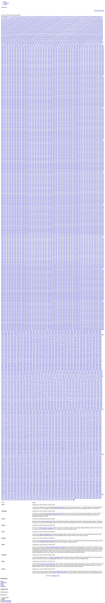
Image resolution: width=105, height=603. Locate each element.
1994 (90, 72)
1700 (54, 63)
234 (4, 21)
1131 (35, 45)
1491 (30, 56)
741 (100, 33)
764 (44, 34)
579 (82, 29)
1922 (7, 70)
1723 (10, 64)
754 (24, 34)
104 (50, 18)
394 (18, 25)
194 (26, 20)
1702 (59, 63)
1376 (43, 52)
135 (10, 19)
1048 (28, 42)
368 (68, 24)
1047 (25, 42)
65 (93, 16)
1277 (97, 48)
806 (26, 36)
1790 (79, 65)
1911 (82, 69)
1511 (82, 56)
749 (14, 34)
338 (8, 24)
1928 (23, 70)
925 (60, 38)
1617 (46, 60)
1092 (38, 43)
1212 (33, 47)
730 (78, 33)
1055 (46, 42)
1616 (43, 60)
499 (24, 28)
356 (44, 24)
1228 (74, 47)
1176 (45, 46)
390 (10, 25)
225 (88, 20)
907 (24, 38)
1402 (7, 54)
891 (94, 37)
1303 (61, 50)
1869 (77, 68)
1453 (36, 55)
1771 (30, 65)
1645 (15, 61)
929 (68, 38)
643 (6, 32)
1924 (12, 70)
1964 (12, 72)
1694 (38, 63)
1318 (100, 50)
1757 (97, 64)
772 (60, 34)
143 (26, 19)
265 (66, 21)
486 (100, 27)
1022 (63, 41)
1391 (82, 52)
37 (53, 16)
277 (90, 21)
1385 (66, 52)
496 (18, 28)
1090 (33, 43)
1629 (77, 60)
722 (62, 33)
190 (18, 20)
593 (8, 30)
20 (29, 16)
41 (59, 16)
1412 (33, 54)
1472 (84, 55)
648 (16, 32)
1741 (56, 64)
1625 (66, 60)
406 (42, 25)
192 (22, 20)
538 (102, 28)
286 (6, 23)
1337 (46, 51)
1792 (84, 65)
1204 (12, 47)
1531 (30, 57)
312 (58, 23)
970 (48, 39)
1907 (72, 69)
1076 (100, 42)
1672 (84, 61)
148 (36, 19)
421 (72, 25)
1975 (41, 72)
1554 (90, 57)
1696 (43, 63)
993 (94, 39)
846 (4, 37)
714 (46, 33)
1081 (10, 43)
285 (4, 23)
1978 (48, 72)
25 (36, 16)
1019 (55, 41)
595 (12, 30)
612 (46, 30)
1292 (33, 50)
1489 (25, 56)
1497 (46, 56)
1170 (30, 46)
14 (20, 16)
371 (74, 24)
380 (92, 24)
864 (40, 37)
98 (38, 18)
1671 (82, 61)
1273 (87, 48)
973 (54, 39)
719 (56, 33)
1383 (61, 52)
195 (28, 20)
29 (42, 16)
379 (90, 24)
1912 (84, 69)
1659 (51, 61)
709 (36, 33)
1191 (82, 46)
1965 (15, 72)
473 (74, 27)
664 (48, 32)
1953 (87, 70)
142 (24, 19)
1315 (92, 50)
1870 (79, 68)
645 (10, 32)
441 (10, 27)
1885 (15, 69)
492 (10, 28)
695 (8, 33)
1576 (43, 59)
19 (27, 16)
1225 (66, 47)
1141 (59, 45)
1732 (33, 64)
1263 (61, 48)
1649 (25, 61)
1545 (66, 57)
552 (28, 29)
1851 (30, 68)
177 (94, 19)
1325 (15, 51)
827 (68, 36)
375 (82, 24)
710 (38, 33)
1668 (74, 61)
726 (70, 33)
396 (22, 25)
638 (98, 30)
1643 (10, 61)
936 (82, 38)
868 (48, 37)
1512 (84, 56)
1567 (20, 59)
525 (76, 28)
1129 (29, 45)
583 (90, 29)
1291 (30, 50)
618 (58, 30)
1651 (30, 61)
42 (60, 16)
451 (30, 27)
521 (68, 28)
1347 (72, 51)
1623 (61, 60)
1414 (38, 54)
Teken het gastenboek (99, 10)
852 (16, 37)
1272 (84, 48)
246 (28, 21)
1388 (74, 52)
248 (32, 21)
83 (17, 18)
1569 (25, 59)
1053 (41, 42)
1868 (74, 68)
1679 (102, 61)
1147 (75, 45)
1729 (25, 64)
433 (96, 25)
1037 (101, 41)
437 (2, 27)
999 (4, 41)
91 (28, 18)
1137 (49, 45)
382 (96, 24)
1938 (48, 70)
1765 (15, 65)
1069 (82, 42)
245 (26, 21)
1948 (74, 70)
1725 (15, 64)
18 (26, 16)
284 (2, 23)
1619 (51, 60)
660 (40, 32)
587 (98, 29)
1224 (64, 47)
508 (42, 28)
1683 (10, 63)
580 (84, 29)
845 (2, 37)
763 (42, 34)
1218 (48, 47)
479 (86, 27)
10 (15, 16)
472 (72, 27)
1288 (23, 50)
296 (26, 23)
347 (26, 24)
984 (76, 39)
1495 (41, 56)
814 (42, 36)
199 (36, 20)
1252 (33, 48)
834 (82, 36)
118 (77, 18)
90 (27, 18)
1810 (28, 66)
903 (16, 38)
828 (70, 36)
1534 (38, 57)
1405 (15, 54)
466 (60, 27)
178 (96, 19)
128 (97, 18)
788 (92, 34)
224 (86, 20)
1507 (72, 56)
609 (40, 30)
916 (42, 38)
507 (40, 28)
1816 (43, 66)
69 (99, 16)
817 (48, 36)
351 (34, 24)
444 (16, 27)
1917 (97, 69)
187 (12, 20)
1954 (90, 70)
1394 (90, 52)
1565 (15, 59)
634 (90, 30)
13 (19, 16)
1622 (59, 60)
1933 (36, 70)
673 (66, 32)
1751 (82, 64)
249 (34, 21)
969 (46, 39)
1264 (64, 48)
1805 (15, 66)
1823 (61, 66)
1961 (5, 72)
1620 (53, 60)
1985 (66, 72)
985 (78, 39)
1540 (54, 57)
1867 (72, 68)
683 (86, 32)
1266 (69, 48)
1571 (30, 59)
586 (96, 29)
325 (84, 23)
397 (24, 25)
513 (52, 28)
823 (60, 36)
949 (6, 39)
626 (74, 30)
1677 (97, 61)
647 (14, 32)
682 (84, 32)
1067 (77, 42)
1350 (79, 51)
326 (86, 23)
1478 (100, 55)
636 (94, 30)
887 (86, 37)
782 (80, 34)
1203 (10, 47)
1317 (97, 50)
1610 (28, 60)
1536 (43, 57)
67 (96, 16)
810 (34, 36)
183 (4, 20)
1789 (77, 65)
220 (78, 20)
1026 (73, 41)
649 (18, 32)
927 (64, 38)
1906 (69, 69)
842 (98, 36)
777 (70, 34)
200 (38, 20)
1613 (35, 60)
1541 (56, 57)
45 (65, 16)
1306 (69, 50)
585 (94, 29)
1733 (36, 64)
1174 (40, 46)
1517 (97, 56)
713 (44, 33)
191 (20, 20)
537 (100, 28)
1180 (55, 46)
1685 (15, 63)
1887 (20, 69)
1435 (92, 54)
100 (42, 18)
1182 (60, 46)
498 (22, 28)
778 (72, 34)
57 (82, 16)
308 (50, 23)
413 (56, 25)
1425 (66, 54)
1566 (18, 59)
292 (18, 23)
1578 (48, 59)
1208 (23, 47)
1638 (100, 60)
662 (44, 32)
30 (43, 16)
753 (22, 34)
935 (80, 38)
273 (82, 21)
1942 (59, 70)
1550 (79, 57)
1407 (20, 54)
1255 (41, 48)
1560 (2, 59)
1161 (7, 46)
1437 (97, 54)
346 (24, 24)
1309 (77, 50)
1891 (30, 69)
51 (73, 16)
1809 (25, 66)
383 (98, 24)
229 (96, 20)
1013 (39, 41)
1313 (87, 50)
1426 (69, 54)
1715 (92, 63)
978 (64, 39)
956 (20, 39)
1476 (95, 55)
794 (2, 36)
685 (90, 32)
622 (66, 30)
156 (52, 19)
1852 (33, 68)
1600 (2, 60)
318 (70, 23)
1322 (7, 51)
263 (62, 21)
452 (32, 27)
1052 (38, 42)
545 (14, 29)
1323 (10, 51)
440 (8, 27)
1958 (100, 70)
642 (4, 32)
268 (72, 21)
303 (40, 23)
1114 (93, 43)
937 (84, 38)
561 (46, 29)
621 (64, 30)
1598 (100, 59)
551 (26, 29)
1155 (95, 45)
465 (58, 27)
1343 (61, 51)
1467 (72, 55)
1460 (54, 55)
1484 (12, 56)
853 (18, 37)
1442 (7, 55)
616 (54, 30)
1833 (87, 66)
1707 (72, 63)
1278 (100, 48)
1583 (61, 59)
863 (38, 37)
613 (48, 30)
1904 (64, 69)
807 (28, 36)
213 (64, 20)
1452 (33, 55)
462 (52, 27)
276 (88, 21)
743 (2, 34)
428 (86, 25)
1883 (10, 69)
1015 (45, 41)
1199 (102, 46)
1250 (28, 48)
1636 (95, 60)
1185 (67, 46)
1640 (2, 61)
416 (62, 25)
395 (20, 25)
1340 (54, 51)
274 (84, 21)
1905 (66, 69)
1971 (30, 72)
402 (34, 25)
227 (92, 20)
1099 (56, 43)
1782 (59, 65)
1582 (59, 59)
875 (62, 37)
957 (22, 39)
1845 (15, 68)
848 (8, 37)
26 (37, 16)
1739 (51, 64)
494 (14, 28)
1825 (66, 66)
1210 (28, 47)
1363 (10, 52)
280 (96, 21)
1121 (9, 45)
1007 (24, 41)
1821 (56, 66)
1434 (89, 54)
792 (100, 34)
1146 (72, 45)
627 (76, 30)
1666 (69, 61)
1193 (87, 46)
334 (102, 23)
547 (18, 29)
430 (90, 25)
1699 (51, 63)
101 (44, 18)
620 (62, 30)
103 (48, 18)
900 (10, 38)
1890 (28, 69)
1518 (100, 56)
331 (96, 23)
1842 (7, 68)
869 (50, 37)
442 (12, 27)
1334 (38, 51)
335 (2, 24)
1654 (38, 61)
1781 (56, 65)
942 (94, 38)
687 (94, 32)
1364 (12, 52)
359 (50, 24)
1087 (25, 43)
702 (22, 33)
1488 (23, 56)
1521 (5, 57)
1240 (2, 48)
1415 (41, 54)
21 (30, 16)
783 (82, 34)
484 (96, 27)
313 (60, 23)
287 (8, 23)
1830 (79, 66)
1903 (61, 69)
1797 (97, 65)
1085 (20, 43)
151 (42, 19)
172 (84, 19)
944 (98, 38)
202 (42, 20)
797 (8, 36)
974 (56, 39)
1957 (97, 70)
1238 (100, 47)
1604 (12, 60)
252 (40, 21)
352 (36, 24)
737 (92, 33)
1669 (77, 61)
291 (16, 23)
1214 (38, 47)
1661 (56, 61)
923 (56, 38)
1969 (25, 72)
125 (91, 18)
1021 (60, 41)
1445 (15, 55)
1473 (87, 55)
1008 (27, 41)
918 (46, 38)
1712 (84, 63)
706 (30, 33)
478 (84, 27)
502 (30, 28)
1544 (64, 57)
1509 (77, 56)
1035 (96, 41)
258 (52, 21)
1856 (43, 68)
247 (30, 21)
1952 (84, 70)
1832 (84, 66)
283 (102, 21)
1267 (72, 48)
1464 (64, 55)
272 (80, 21)
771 (58, 34)
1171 (32, 46)
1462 (59, 55)
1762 (7, 65)
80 (13, 18)
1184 (65, 46)
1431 (82, 54)
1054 (43, 42)
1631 (82, 60)
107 (56, 18)
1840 (2, 68)
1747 (72, 64)
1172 (35, 46)
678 (76, 32)
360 (52, 24)
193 (24, 20)
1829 (77, 66)
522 (70, 28)
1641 (5, 61)
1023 (65, 41)
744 (4, 34)
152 (44, 19)
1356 (95, 51)
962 (32, 39)
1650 (28, 61)
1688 (23, 63)
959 (26, 39)
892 (96, 37)
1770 (28, 65)
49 (70, 16)
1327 (20, 51)
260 (56, 21)
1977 (46, 72)
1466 (69, 55)
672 (64, 32)
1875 (92, 68)
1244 (12, 48)
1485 (15, 56)
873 (58, 37)
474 (76, 27)
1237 (97, 47)
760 (36, 34)
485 (98, 27)
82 (16, 18)
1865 (66, 68)
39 (56, 16)
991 (90, 39)
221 (80, 20)
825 (64, 36)
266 (68, 21)
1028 (78, 41)
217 (72, 20)
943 (96, 38)
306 (46, 23)
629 (80, 30)
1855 (41, 68)
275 (86, 21)
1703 (61, 63)
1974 (38, 72)
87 (23, 18)
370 (72, 24)
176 (92, 19)
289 (12, 23)
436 (102, 25)
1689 (25, 63)
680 (80, 32)
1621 (56, 60)
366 (64, 24)
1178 (50, 46)
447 (22, 27)
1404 (12, 54)
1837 (97, 66)
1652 (33, 61)
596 (14, 30)
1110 (84, 43)
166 (72, 19)
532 (90, 28)
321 (76, 23)
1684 (12, 63)
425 (80, 25)
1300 (54, 50)
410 (50, 25)
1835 (92, 66)
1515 (92, 56)
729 (76, 33)
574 (72, 29)
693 (4, 33)
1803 (10, 66)
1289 (25, 50)
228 (94, 20)
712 (42, 33)
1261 (56, 48)
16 (23, 16)
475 (78, 27)
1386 (69, 52)
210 (58, 20)
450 (28, 27)
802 (18, 36)
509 (44, 28)
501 (28, 28)
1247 (20, 48)
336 (4, 24)
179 (98, 19)
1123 (15, 45)
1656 (43, 61)
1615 (41, 60)
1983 (61, 72)
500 (26, 28)
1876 (95, 68)
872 (56, 37)
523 (72, 28)
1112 (89, 43)
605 (32, 30)
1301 (56, 50)
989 (86, 39)
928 (66, 38)
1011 (34, 41)
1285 (15, 50)
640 (102, 30)
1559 (102, 57)
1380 (54, 52)
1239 (102, 47)
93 (31, 18)
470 (68, 27)
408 (46, 25)
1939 (51, 70)
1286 (18, 50)
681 (82, 32)
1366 (18, 52)
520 (66, 28)
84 (18, 18)
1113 (91, 43)
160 (60, 19)
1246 (18, 48)
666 (52, 32)
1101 (61, 43)
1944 (64, 70)
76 (7, 18)
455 (38, 27)
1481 (5, 56)
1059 (56, 42)
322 (78, 23)
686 (92, 32)
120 (81, 18)
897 (4, 38)
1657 (46, 61)
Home (4, 1)
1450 (28, 55)
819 (52, 36)
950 (8, 39)
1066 (74, 42)
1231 (82, 47)
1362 (7, 52)
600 (22, 30)
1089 (30, 43)
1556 (95, 57)
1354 (90, 51)
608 (38, 30)
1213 (35, 47)
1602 (7, 60)
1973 (36, 72)
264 (64, 21)
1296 (43, 50)
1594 (90, 59)
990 (88, 39)
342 (16, 24)
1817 (46, 66)
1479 (102, 55)
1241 (5, 48)
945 (100, 38)
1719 (102, 63)
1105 (71, 43)
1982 (59, 72)
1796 (95, 65)
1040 (7, 42)
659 (38, 32)
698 (14, 33)
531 (88, 28)
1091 (36, 43)
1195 (92, 46)
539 (2, 29)
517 (60, 28)
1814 (38, 66)
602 (26, 30)
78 (10, 18)
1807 (20, 66)
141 (22, 19)
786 (88, 34)
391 (12, 25)
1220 (53, 47)
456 (40, 27)
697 (12, 33)
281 (98, 21)
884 (80, 37)
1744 (64, 64)
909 (28, 38)
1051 (36, 42)
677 (74, 32)
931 (72, 38)
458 (44, 27)
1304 (64, 50)
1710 (79, 63)
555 (34, 29)
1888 (23, 69)
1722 (7, 64)
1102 (64, 43)
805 (24, 36)
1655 (41, 61)
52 (75, 16)
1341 (56, 51)
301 (36, 23)
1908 (74, 69)
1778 (48, 65)
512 (50, 28)
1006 (22, 41)
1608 (23, 60)
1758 (100, 64)
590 (2, 30)
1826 (69, 66)
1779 (51, 65)
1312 (84, 50)
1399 (102, 52)
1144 (67, 45)
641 (2, 32)
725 (68, 33)
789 (94, 34)
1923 (10, 70)
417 (64, 25)
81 (14, 18)
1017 (50, 41)
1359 (102, 51)
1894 (38, 69)
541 (6, 29)
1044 (18, 42)
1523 (10, 57)
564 (52, 29)
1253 (36, 48)
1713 (87, 63)
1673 (87, 61)
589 (102, 29)
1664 (64, 61)
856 (24, 37)
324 (82, 23)
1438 (100, 54)
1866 (69, 68)
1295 (41, 50)
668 (56, 32)
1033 (91, 41)
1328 (23, 51)
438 (4, 27)
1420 (53, 54)
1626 (69, 60)
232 (102, 20)
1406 (18, 54)
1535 (41, 57)
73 (3, 18)
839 (92, 36)
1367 (20, 52)
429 (88, 25)
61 (87, 16)
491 (8, 28)
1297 (46, 50)
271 (78, 21)
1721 (5, 64)
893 (98, 37)
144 (28, 19)
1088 (28, 43)
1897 (46, 69)
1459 (51, 55)
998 (2, 41)
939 (88, 38)
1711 (82, 63)
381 (94, 24)
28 (40, 16)
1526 (18, 57)
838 (90, 36)
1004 (16, 41)
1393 (87, 52)
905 (20, 38)
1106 (74, 43)
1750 (79, 64)
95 (34, 18)
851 (14, 37)
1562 (7, 59)
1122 (12, 45)
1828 (74, 66)
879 (70, 37)
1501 (56, 56)
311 (56, 23)
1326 (18, 51)
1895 (41, 69)
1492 (33, 56)
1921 (5, 70)
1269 (77, 48)
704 (26, 33)
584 (92, 29)
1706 (69, 63)
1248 (23, 48)
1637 (97, 60)
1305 (66, 50)
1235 (92, 47)
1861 (56, 68)
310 (54, 23)
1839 (102, 66)
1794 (90, 65)
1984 (64, 72)
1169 (27, 46)
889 (90, 37)
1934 (38, 70)
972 (52, 39)
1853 (36, 68)
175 (90, 19)
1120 (7, 45)
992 (92, 39)
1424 (64, 54)
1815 (41, 66)
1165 (17, 46)
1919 (102, 69)
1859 (51, 68)
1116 (98, 43)
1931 (30, 70)
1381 (56, 52)
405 (40, 25)
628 (78, 30)
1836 (95, 66)
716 (50, 33)
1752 (84, 64)
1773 (36, 65)
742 (102, 33)
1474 (90, 55)
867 (46, 37)
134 (8, 19)
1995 (92, 72)
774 (64, 34)
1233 (87, 47)
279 (94, 21)
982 (72, 39)
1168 (25, 46)
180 (100, 19)
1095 (46, 43)
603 (28, 30)
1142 (62, 45)
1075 (97, 42)
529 (84, 28)
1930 (28, 70)
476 (80, 27)
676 (72, 32)
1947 (72, 70)
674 (68, 32)
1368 (23, 52)
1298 (48, 50)
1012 (37, 41)
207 (52, 20)
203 (44, 20)
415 (60, 25)
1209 (25, 47)
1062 (64, 42)
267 (70, 21)
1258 (48, 48)
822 (58, 36)
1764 (12, 65)
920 (50, 38)
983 (74, 39)
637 (96, 30)
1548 (74, 57)
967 (42, 39)
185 (8, 20)
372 (76, 24)
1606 (18, 60)
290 (14, 23)
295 (24, 23)
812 (38, 36)
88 (24, 18)
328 (90, 23)
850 (12, 37)
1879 (102, 68)
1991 (82, 72)
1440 (2, 55)
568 (60, 29)
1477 (97, 55)
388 (6, 25)
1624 (64, 60)
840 (94, 36)
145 (30, 19)
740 (98, 33)
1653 (36, 61)
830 (74, 36)
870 (52, 37)
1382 (59, 52)
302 (38, 23)
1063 (66, 42)
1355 (92, 51)
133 (6, 19)
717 (52, 33)
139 (18, 19)
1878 (100, 68)
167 (74, 19)
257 (50, 21)
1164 (15, 46)
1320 (2, 51)
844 (102, 36)
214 (66, 20)
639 (100, 30)
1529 (25, 57)
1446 (18, 55)
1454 (38, 55)
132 (4, 19)
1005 (19, 41)
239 (14, 21)
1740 (54, 64)
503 (32, 28)
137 (14, 19)
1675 (92, 61)
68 (97, 16)
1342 (59, 51)
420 (70, 25)
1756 (95, 64)
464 (56, 27)
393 (16, 25)
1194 (90, 46)
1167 (22, 46)
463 (54, 27)
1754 (90, 64)
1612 (33, 60)
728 (74, 33)
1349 (77, 51)
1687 (20, 63)
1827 (71, 66)
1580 (54, 59)
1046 (23, 42)
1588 (74, 59)
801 (16, 36)
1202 (7, 47)
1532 (33, 57)
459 (46, 27)
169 (78, 19)
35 (50, 16)
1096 (48, 43)
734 (86, 33)
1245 (15, 48)
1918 (100, 69)
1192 (85, 46)
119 (79, 18)
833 (80, 36)
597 (16, 30)
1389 (77, 52)
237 (10, 21)
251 (38, 21)
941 (92, 38)
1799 (102, 65)
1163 (12, 46)
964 (36, 39)
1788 (74, 65)
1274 (90, 48)
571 (66, 29)
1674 (90, 61)
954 (16, 39)
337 (6, 24)
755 (26, 34)
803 (20, 36)
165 (70, 19)
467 (62, 27)
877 (66, 37)
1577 (46, 59)
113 (67, 18)
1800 (2, 66)
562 (48, 29)
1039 (5, 42)
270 (76, 21)
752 (20, 34)
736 (90, 33)
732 (82, 33)
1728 (23, 64)
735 (88, 33)
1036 (99, 41)
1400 (2, 54)
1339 (51, 51)
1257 (46, 48)
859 (30, 37)
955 (18, 39)
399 (28, 25)
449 (26, 27)
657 (34, 32)
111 (64, 18)
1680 (2, 63)
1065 (72, 42)
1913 (87, 69)
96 (36, 18)
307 (48, 23)
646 (12, 32)
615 (52, 30)
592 (6, 30)
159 (58, 19)
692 (2, 33)
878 (68, 37)
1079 (5, 43)
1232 (84, 47)
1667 (72, 61)
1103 (66, 43)
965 (38, 39)
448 (24, 27)
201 (40, 20)
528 (82, 28)
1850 (28, 68)
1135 (45, 45)
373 (78, 24)
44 (63, 16)
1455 (41, 55)
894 (100, 37)
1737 (46, 64)
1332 (33, 51)
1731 (30, 64)
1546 (69, 57)
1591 (82, 59)
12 (17, 16)
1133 (39, 45)
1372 (33, 52)
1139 (55, 45)
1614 (38, 60)
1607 (20, 60)
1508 (74, 56)
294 (22, 23)
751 (18, 34)
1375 (41, 52)
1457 (46, 55)
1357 (97, 51)
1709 (77, 63)
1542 (59, 57)
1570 (28, 59)
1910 (79, 69)
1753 (87, 64)
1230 (79, 47)
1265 (66, 48)
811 (36, 36)
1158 (102, 45)
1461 (56, 55)
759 (34, 34)
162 (64, 19)
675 (70, 32)
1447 (20, 55)
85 (20, 18)
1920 (2, 70)
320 (74, 23)
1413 (35, 54)
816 (46, 36)
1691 (30, 63)
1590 (79, 59)
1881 (5, 69)
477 (82, 27)
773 (62, 34)
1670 (79, 61)
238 (12, 21)
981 (70, 39)
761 (38, 34)
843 (100, 36)
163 (66, 19)
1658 (48, 61)
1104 (69, 43)
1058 (54, 42)
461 (50, 27)
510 (46, 28)
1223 (61, 47)
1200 (2, 47)
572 (68, 29)
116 (73, 18)
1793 (87, 65)
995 (98, 39)
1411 (30, 54)
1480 (2, 56)
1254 (38, 48)
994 (96, 39)
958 (24, 39)
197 (32, 20)
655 (30, 32)
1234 (89, 47)
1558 (100, 57)
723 (64, 33)
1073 (92, 42)
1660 (54, 61)
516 (58, 28)
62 (89, 16)
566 (56, 29)
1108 (79, 43)
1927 (20, 70)
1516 (95, 56)
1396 (95, 52)
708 (34, 33)
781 (78, 34)
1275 (92, 48)
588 (100, 29)
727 (72, 33)
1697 (46, 63)
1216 (43, 47)
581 (86, 29)
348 (28, 24)
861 (34, 37)
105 (52, 18)
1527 (20, 57)
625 (72, 30)
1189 (77, 46)
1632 (84, 60)
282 (100, 21)
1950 (79, 70)
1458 (48, 55)
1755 (92, 64)
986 (80, 39)
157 (54, 19)
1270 (79, 48)
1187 (72, 46)
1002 (11, 41)
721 (60, 33)
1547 (72, 57)
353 (38, 24)
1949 (77, 70)
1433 (87, 54)
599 (20, 30)
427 (84, 25)
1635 (92, 60)
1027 (75, 41)
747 (10, 34)
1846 (18, 68)
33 (47, 16)
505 (36, 28)
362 (56, 24)
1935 (41, 70)
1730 (28, 64)
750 (16, 34)
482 (92, 27)
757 (30, 34)
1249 (25, 48)
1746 (69, 64)
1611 (30, 60)
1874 (90, 68)
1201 (5, 47)
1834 (89, 66)
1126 (22, 45)
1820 (53, 66)
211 (60, 20)
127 (95, 18)
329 (92, 23)
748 (12, 34)
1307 (72, 50)
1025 (70, 41)
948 (4, 39)
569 (62, 29)
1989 (77, 72)
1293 (36, 50)
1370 (28, 52)
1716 (95, 63)
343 (18, 24)
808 (30, 36)
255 (46, 21)
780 (76, 34)
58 (83, 16)
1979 (51, 72)
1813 (35, 66)
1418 (48, 54)
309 (52, 23)
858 (28, 37)
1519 (102, 56)
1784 (64, 65)
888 (88, 37)
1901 (56, 69)
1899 (51, 69)
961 (30, 39)
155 (50, 19)
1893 (36, 69)
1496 (43, 56)
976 (60, 39)
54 (77, 16)
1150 (82, 45)
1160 (5, 46)
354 (40, 24)
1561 (5, 59)
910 (30, 38)
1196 (95, 46)
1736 (43, 64)
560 (44, 29)
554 (32, 29)
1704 (64, 63)
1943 (61, 70)
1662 (59, 61)
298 (30, 23)
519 (64, 28)
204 (46, 20)
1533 (36, 57)
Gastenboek (6, 3)
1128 (27, 45)
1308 (74, 50)
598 (18, 30)
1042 (12, 42)
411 (52, 25)
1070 (84, 42)
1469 (77, 55)
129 (99, 18)
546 (16, 29)
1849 (25, 68)
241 (18, 21)
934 (78, 38)
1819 (51, 66)
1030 (83, 41)
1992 (84, 72)
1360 (2, 52)
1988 (74, 72)
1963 (10, 72)
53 (76, 16)
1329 (25, 51)
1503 (61, 56)
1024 (68, 41)
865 (42, 37)
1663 (61, 61)
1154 (92, 45)
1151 (85, 45)
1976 (43, 72)
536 (98, 28)
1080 (7, 43)
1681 (5, 63)
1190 (80, 46)
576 (76, 29)
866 (44, 37)
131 (2, 19)
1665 (66, 61)
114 (69, 18)
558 (40, 29)
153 (46, 19)
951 (10, 39)
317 (68, 23)
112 (66, 18)
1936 (43, 70)
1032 (88, 41)
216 (70, 20)
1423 (61, 54)
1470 (79, 55)
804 (22, 36)
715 (48, 33)
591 (4, 30)
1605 (15, 60)
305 (44, 23)
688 (96, 32)
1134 (42, 45)
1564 (12, 59)
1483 (10, 56)
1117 (101, 43)
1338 (48, 51)
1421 (56, 54)
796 (6, 36)
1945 (66, 70)
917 (44, 38)
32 (46, 16)
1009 (29, 41)
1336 (43, 51)
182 (2, 20)
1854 (38, 68)
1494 (38, 56)
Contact (5, 4)
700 (18, 33)
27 (39, 16)
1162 (10, 46)
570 (64, 29)
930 (70, 38)
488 (2, 28)
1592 (84, 59)
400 (30, 25)
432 (94, 25)
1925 (15, 70)
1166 (20, 46)
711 (40, 33)
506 (38, 28)
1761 (5, 65)
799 (12, 36)
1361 (5, 52)
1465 (66, 55)
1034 (93, 41)
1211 (30, 47)
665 (50, 32)
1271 (82, 48)
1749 (77, 64)
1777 (46, 65)
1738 (48, 64)
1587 (72, 59)
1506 (69, 56)
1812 (33, 66)
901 (12, 38)
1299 (51, 50)
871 (54, 37)
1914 (89, 69)
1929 (25, 70)
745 (6, 34)
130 (101, 18)
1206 (18, 47)
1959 (102, 70)
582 (88, 29)
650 (20, 32)
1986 (69, 72)
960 (28, 39)
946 (102, 38)
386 (2, 25)
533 (92, 28)
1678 (100, 61)
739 (96, 33)
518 (62, 28)
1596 (95, 59)
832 (78, 36)
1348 (74, 51)
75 (6, 18)
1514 (89, 56)
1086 (23, 43)
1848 (23, 68)
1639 (102, 60)
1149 (79, 45)
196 (30, 20)
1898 (48, 69)
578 (80, 29)
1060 (59, 42)
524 (74, 28)
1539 (51, 57)
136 (12, 19)
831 (76, 36)
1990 (79, 72)
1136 (47, 45)
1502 (59, 56)
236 (8, 21)
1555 (92, 57)
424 (78, 25)
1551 (82, 57)
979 (66, 39)
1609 (25, 60)
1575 (41, 59)
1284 (12, 50)
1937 (46, 70)
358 (48, 24)
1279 (102, 48)
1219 (51, 47)
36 (52, 16)
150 (40, 19)
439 (6, 27)
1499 (51, 56)
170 (80, 19)
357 (46, 24)
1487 (20, 56)
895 (102, 37)
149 (38, 19)
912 (34, 38)
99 (40, 18)
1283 (10, 50)
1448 (23, 55)
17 (25, 16)
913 (36, 38)
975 (58, 39)
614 (50, 30)
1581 (56, 59)
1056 (48, 42)
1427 (71, 54)
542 (8, 29)
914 (38, 38)
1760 (2, 65)
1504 (64, 56)
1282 (7, 50)
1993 (87, 72)
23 (33, 16)
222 (82, 20)
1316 (95, 50)
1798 (100, 65)
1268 (74, 48)
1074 (95, 42)
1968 (23, 72)
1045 (20, 42)
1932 (33, 70)
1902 (59, 69)
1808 (23, 66)
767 (50, 34)
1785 (66, 65)
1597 (97, 59)
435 (100, 25)
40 (57, 16)
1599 (102, 59)
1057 (51, 42)
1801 (5, 66)
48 (69, 16)
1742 (59, 64)
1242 (7, 48)
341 (14, 24)
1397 (97, 52)
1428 (74, 54)
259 (54, 21)
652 (24, 32)
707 (32, 33)
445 (18, 27)
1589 (77, 59)
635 (92, 30)
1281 (5, 50)
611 (44, 30)
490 (6, 28)
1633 (87, 60)
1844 (12, 68)
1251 (30, 48)
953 (14, 39)
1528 (23, 57)
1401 (5, 54)
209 (56, 20)
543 (10, 29)
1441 (5, 55)
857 (26, 37)
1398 (100, 52)
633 (88, 30)
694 (6, 33)
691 (102, 32)
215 (68, 20)
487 (102, 27)
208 (54, 20)
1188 (75, 46)
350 (32, 24)
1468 (74, 55)
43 (62, 16)
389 (8, 25)
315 (64, 23)
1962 (7, 72)
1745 (66, 64)
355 (42, 24)
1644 (12, 61)
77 (8, 18)
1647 (20, 61)
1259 (51, 48)
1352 (84, 51)
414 (58, 25)
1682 (7, 63)
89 (26, 18)
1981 (56, 72)
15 (22, 16)
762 (40, 34)
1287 (20, 50)
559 (42, 29)
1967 (20, 72)
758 (32, 34)
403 (36, 25)
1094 (43, 43)
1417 (46, 54)
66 (95, 16)
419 (68, 25)
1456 (43, 55)
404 (38, 25)
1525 (15, 57)
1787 (72, 65)
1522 (7, 57)
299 (32, 23)
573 (70, 29)
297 (28, 23)
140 (20, 19)
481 (90, 27)
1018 (52, 41)
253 (42, 21)
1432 (84, 54)
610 (42, 30)
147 (34, 19)
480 (88, 27)
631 (84, 30)
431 (92, 25)
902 (14, 38)
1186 (70, 46)
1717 (97, 63)
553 (30, 29)
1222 (59, 47)
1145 (69, 45)
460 (48, 27)
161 (62, 19)
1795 (92, 65)
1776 (43, 65)
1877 (97, 68)
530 (86, 28)
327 (88, 23)
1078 (2, 43)
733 (84, 33)
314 (62, 23)
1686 (18, 63)
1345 (66, 51)
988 (84, 39)
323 (80, 23)
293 (20, 23)
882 (76, 37)
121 (83, 18)
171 (82, 19)
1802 (7, 66)
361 (54, 24)
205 (48, 20)
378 (88, 24)
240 (16, 21)
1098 (54, 43)
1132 (37, 45)
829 (72, 36)
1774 (38, 65)
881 (74, 37)
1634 (89, 60)
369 (70, 24)
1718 (100, 63)
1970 (28, 72)
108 (58, 18)
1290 (28, 50)
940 (90, 38)
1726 (18, 64)
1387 (72, 52)
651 (22, 32)
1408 (23, 54)
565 (54, 29)
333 (100, 23)
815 (44, 36)
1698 (48, 63)
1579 (51, 59)
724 (66, 33)
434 (98, 25)
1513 (87, 56)
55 (79, 16)
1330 (28, 51)
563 (50, 29)
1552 (84, 57)
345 (22, 24)
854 (20, 37)
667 (54, 32)
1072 (90, 42)
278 (92, 21)
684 (88, 32)
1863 (61, 68)
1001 (9, 41)
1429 (77, 54)
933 (76, 38)
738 (94, 33)
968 (44, 39)
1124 (17, 45)
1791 (82, 65)
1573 (36, 59)
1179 (52, 46)
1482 (7, 56)
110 (62, 18)
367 (66, 24)
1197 (97, 46)
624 (70, 30)
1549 (77, 57)
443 (14, 27)
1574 (38, 59)
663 (46, 32)
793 (102, 34)
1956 (95, 70)
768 (52, 34)
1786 (69, 65)
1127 (25, 45)
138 (16, 19)
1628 (74, 60)
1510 (79, 56)
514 (54, 28)
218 (74, 20)
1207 (20, 47)
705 (28, 33)
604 (30, 30)
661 (42, 32)
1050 (33, 42)
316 (66, 23)
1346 (69, 51)
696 (10, 33)
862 (36, 37)
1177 (47, 46)
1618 (48, 60)
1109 (81, 43)
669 (58, 32)
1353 (87, 51)
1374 (38, 52)
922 (54, 38)
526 (78, 28)
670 (60, 32)
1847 (20, 68)
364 (60, 24)
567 (58, 29)
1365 (15, 52)
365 (62, 24)
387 (4, 25)
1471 (82, 55)
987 (82, 39)
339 (10, 24)
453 (34, 27)
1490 (28, 56)
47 (67, 16)
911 (32, 38)
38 (55, 16)
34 (49, 16)
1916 (95, 69)
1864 (64, 68)
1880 (2, 69)
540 (4, 29)
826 (66, 36)
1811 (30, 66)
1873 (87, 68)
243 (22, 21)
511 (48, 28)
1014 (42, 41)
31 (45, 16)
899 (8, 38)
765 (46, 34)
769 (54, 34)
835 (84, 36)
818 (50, 36)
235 (6, 21)
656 (32, 32)
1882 (7, 69)
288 (10, 23)
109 (60, 18)
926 (62, 38)
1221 (56, 47)
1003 (14, 41)
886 (84, 37)
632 (86, 30)
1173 (37, 46)
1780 (54, 65)
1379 (51, 52)
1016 (47, 41)
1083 (15, 43)
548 (20, 29)
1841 (5, 68)
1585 (66, 59)
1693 (36, 63)
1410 (28, 54)
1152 (87, 45)
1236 (95, 47)
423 (76, 25)
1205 (15, 47)
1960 (2, 72)
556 (36, 29)
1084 (18, 43)
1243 (10, 48)
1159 (2, 46)
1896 (43, 69)
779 (74, 34)
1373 (36, 52)
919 (48, 38)
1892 (33, 69)
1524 (12, 57)
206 (50, 20)
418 (66, 25)
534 (94, 28)
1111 (86, 43)
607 (36, 30)
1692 (33, 63)
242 (20, 21)
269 (74, 21)
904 (18, 38)
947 (2, 39)
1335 (41, 51)
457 (42, 27)
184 (6, 20)
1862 (59, 68)
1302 (59, 50)
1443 (10, 55)
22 (32, 16)
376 (84, 24)
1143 (65, 45)
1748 (74, 64)
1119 (5, 45)
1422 (59, 54)
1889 (25, 69)
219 (76, 20)
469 (66, 27)
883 (78, 37)
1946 (69, 70)
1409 (25, 54)
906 (22, 38)
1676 (95, 61)
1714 (89, 63)
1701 (56, 63)
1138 (52, 45)
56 (80, 16)
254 (44, 21)
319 (72, 23)
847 (6, 37)
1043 (15, 42)
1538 (48, 57)
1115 (96, 43)
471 (70, 27)
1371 (30, 52)
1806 (18, 66)
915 (40, 38)
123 (87, 18)
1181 (57, 46)
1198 (100, 46)
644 (8, 32)
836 (86, 36)
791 (98, 34)
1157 (99, 45)
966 (40, 39)
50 (72, 16)
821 (56, 36)
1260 (54, 48)
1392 (84, 52)
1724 (12, 64)
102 (46, 18)
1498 (48, 56)
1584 (64, 59)
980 (68, 39)
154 (48, 19)
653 (26, 32)
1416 (43, 54)
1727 (20, 64)
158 (56, 19)
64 (92, 16)
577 (78, 29)
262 (60, 21)
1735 (41, 64)
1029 (81, 41)
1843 (10, 68)
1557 (97, 57)
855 (22, 37)
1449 (25, 55)
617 (56, 30)
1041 (10, 42)
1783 (61, 65)
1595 (92, 59)
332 (98, 23)
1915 (92, 69)
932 (74, 38)
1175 (42, 46)
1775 (41, 65)
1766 (18, 65)
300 (34, 23)
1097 (51, 43)
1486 (18, 56)
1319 (102, 50)
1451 (30, 55)
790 (96, 34)
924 (58, 38)
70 (100, 16)
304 (42, 23)
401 (32, 25)
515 (56, 28)
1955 (92, 70)
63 (90, 16)
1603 (10, 60)
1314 (89, 50)
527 (80, 28)
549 (22, 29)
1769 (25, 65)
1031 (86, 41)
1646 (18, 61)
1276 (95, 48)
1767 (20, 65)
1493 (36, 56)
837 (88, 36)
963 (34, 39)
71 (102, 16)
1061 (61, 42)
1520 (2, 57)
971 (50, 39)
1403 (10, 54)
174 (88, 19)
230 (98, 20)
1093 (41, 43)
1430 (79, 54)
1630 (79, 60)
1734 (38, 64)
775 (66, 34)
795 (4, 36)
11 (16, 16)
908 (26, 38)
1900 (54, 69)
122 (85, 18)
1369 (25, 52)
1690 (28, 63)
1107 (76, 43)
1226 (69, 47)
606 (34, 30)
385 (102, 24)
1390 (79, 52)
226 (90, 20)
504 (34, 28)
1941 (56, 70)
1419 (51, 54)
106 (54, 18)
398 (26, 25)
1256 (43, 48)
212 (62, 20)
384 (100, 24)
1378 (48, 52)
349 (30, 24)
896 (2, 38)
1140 (57, 45)
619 (60, 30)
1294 (38, 50)
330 (94, 23)
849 (10, 37)
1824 (64, 66)
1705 (66, 63)
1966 (18, 72)
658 (36, 32)
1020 (57, 41)
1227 (71, 47)
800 (14, 36)
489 (4, 28)
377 (86, 24)
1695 (41, 63)
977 (62, 39)
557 (38, 29)
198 (34, 20)
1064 (69, 42)
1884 (12, 69)
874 (60, 37)
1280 (2, 50)
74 (4, 18)
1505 (66, 56)
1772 (33, 65)
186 (10, 20)
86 (21, 18)
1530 (28, 57)
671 (62, 32)
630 (82, 30)
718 (54, 33)
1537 (46, 57)
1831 (82, 66)
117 (75, 18)
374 (80, 24)
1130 (32, 45)
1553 (87, 57)
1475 (92, 55)
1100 (59, 43)
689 (98, 32)
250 (36, 21)
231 (100, 20)
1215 (41, 47)
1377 (46, 52)
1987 (72, 72)
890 (92, 37)
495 (16, 28)
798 (10, 36)
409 (48, 25)
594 (10, 30)
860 (32, 37)
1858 (48, 68)
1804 (12, 66)
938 (86, 38)
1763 (10, 65)
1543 (61, 57)
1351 (82, 51)
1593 (87, 59)
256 (48, 21)
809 (32, 36)
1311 (82, 50)
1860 (54, 68)
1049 (30, 42)
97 (37, 18)
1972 (33, 72)
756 (28, 34)
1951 (82, 70)
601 (24, 30)
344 (20, 24)
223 (84, 20)
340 (12, 24)
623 (68, 30)
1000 (6, 41)
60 (86, 16)
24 (35, 16)
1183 (62, 46)
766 (48, 34)
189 (16, 20)
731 (80, 33)
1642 (7, 61)
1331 (30, 51)
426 (82, 25)
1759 (102, 64)
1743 (61, 64)
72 (1, 18)
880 (72, 37)
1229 (77, 47)
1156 (97, 45)
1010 (32, 41)
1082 (12, 43)
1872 (84, 68)
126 (93, 18)
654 (28, 32)
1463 (61, 55)
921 (52, 38)
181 (102, 19)
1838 (100, 66)
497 (20, 28)
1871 (82, 68)
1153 (89, 45)
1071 (87, 42)
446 (20, 27)
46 (66, 16)
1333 (36, 51)
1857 (46, 68)
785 (86, 34)
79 (11, 18)
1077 (102, 42)
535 (96, 28)
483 (94, 27)
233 (2, 21)
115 (71, 18)
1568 (23, 59)
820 (54, 36)
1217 (46, 47)
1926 (18, 70)
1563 (10, 59)
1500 (54, 56)
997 (102, 39)
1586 (69, 59)
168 (76, 19)
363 (58, 24)
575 (74, 29)
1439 (102, 54)
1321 (5, 51)
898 (6, 38)
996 (100, 39)
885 (82, 37)
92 (30, 18)
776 (68, 34)
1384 (64, 52)
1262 (59, 48)
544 (12, 29)
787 (90, 34)
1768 (23, 65)
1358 (100, 51)
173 (86, 19)
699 (16, 33)
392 (14, 25)
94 (33, 18)
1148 (77, 45)
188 (14, 20)
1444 (12, 55)
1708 (74, 63)
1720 (2, 64)
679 (78, 32)
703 (24, 33)
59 (85, 16)
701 (20, 33)
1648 (23, 61)
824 (62, 36)
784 (84, 34)
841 (96, 36)
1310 (79, 50)
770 (56, 34)
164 (68, 19)
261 (58, 21)
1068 (79, 42)
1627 (71, 60)
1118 (2, 45)
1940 (54, 70)
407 (44, 25)
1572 (33, 59)
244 (24, 21)
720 (58, 33)
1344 (64, 51)
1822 (59, 66)
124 (89, 18)
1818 (48, 66)
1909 (77, 69)
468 (64, 27)
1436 (95, 54)
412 (54, 25)
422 (74, 25)
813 (40, 36)
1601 (5, 60)
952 (12, 39)
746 (8, 34)
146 (32, 19)
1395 (92, 52)
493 (12, 28)
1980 (54, 72)
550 (24, 29)
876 (64, 37)
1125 (19, 45)
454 (36, 27)
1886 (18, 69)
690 (100, 32)
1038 (2, 42)
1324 (12, 51)
